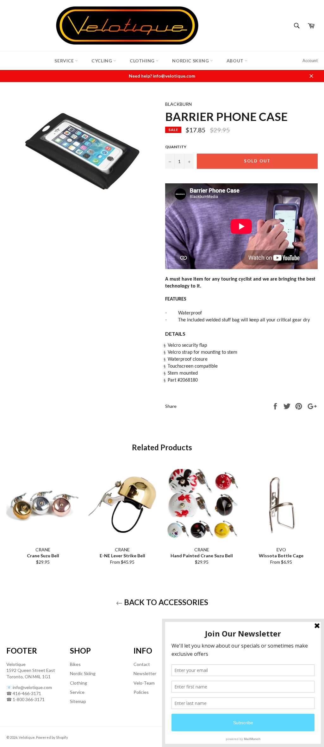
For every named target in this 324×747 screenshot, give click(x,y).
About (236, 60)
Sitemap (78, 701)
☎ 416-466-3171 (23, 693)
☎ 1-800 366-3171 (25, 699)
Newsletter (145, 673)
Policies (141, 692)
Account (310, 60)
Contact (142, 664)
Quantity (175, 146)
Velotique (27, 737)
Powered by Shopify (52, 737)
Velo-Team (144, 683)
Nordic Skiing (191, 60)
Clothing (143, 60)
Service (64, 60)
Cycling (102, 60)
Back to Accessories (165, 602)
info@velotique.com (32, 687)
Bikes (75, 664)
